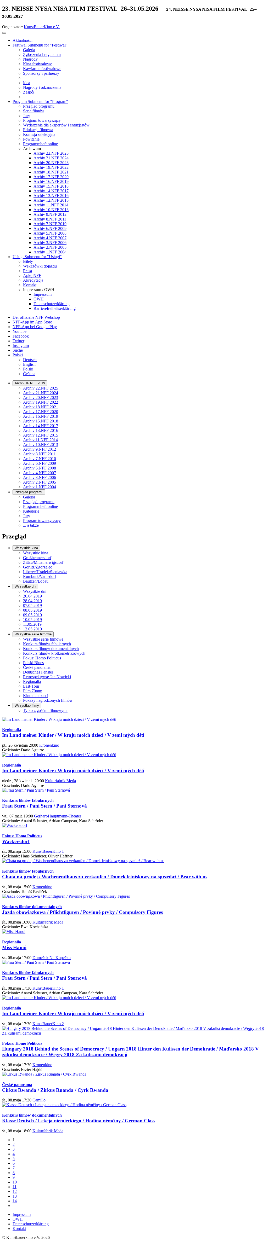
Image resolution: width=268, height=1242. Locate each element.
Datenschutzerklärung (31, 1224)
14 (15, 1201)
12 (15, 1191)
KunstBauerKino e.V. (42, 27)
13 (15, 1196)
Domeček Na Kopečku (51, 957)
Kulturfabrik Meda (60, 781)
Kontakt (19, 1228)
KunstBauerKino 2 (48, 1024)
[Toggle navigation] (4, 33)
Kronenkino (49, 745)
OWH (18, 1219)
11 (14, 1187)
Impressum (22, 1214)
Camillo (39, 1100)
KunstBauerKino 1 (48, 851)
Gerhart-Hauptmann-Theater (57, 816)
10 (15, 1182)
